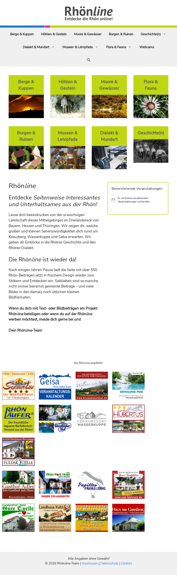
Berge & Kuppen (22, 34)
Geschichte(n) (151, 34)
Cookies (126, 563)
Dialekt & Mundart (36, 47)
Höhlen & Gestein (54, 34)
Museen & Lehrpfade (78, 47)
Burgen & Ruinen (121, 34)
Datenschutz (109, 563)
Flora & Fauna (116, 47)
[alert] (138, 200)
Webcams (146, 47)
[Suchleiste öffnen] (89, 60)
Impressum (90, 563)
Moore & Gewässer (87, 34)
